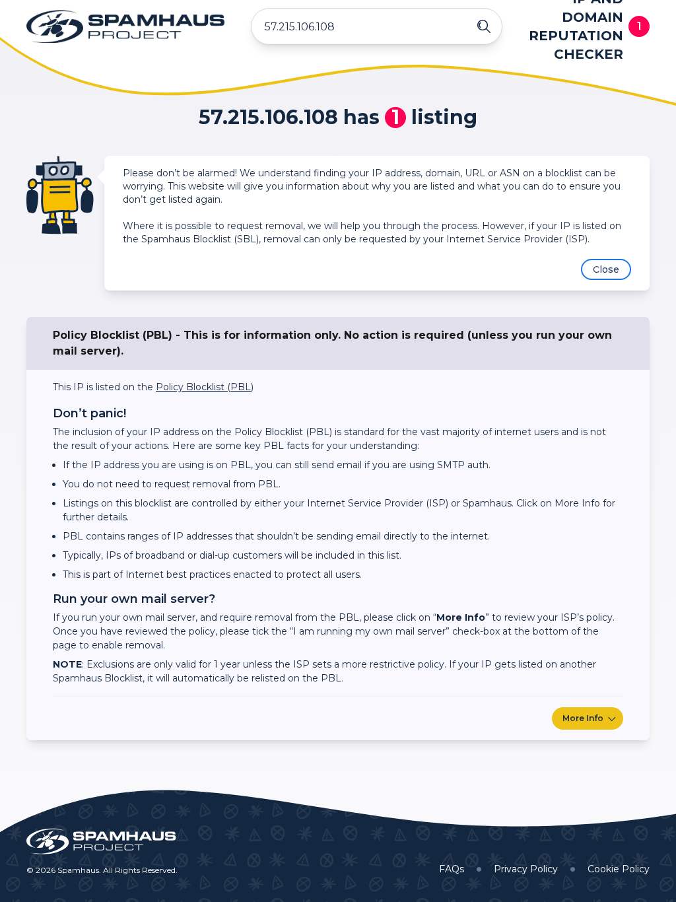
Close (606, 269)
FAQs (451, 869)
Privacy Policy (526, 869)
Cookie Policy (619, 869)
